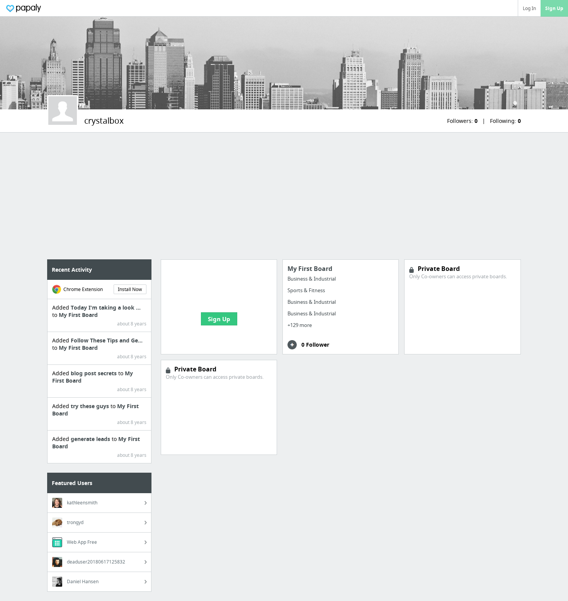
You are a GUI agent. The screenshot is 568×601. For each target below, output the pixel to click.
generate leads (91, 439)
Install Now (130, 289)
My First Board (78, 314)
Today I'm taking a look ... (106, 307)
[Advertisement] (284, 196)
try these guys (91, 406)
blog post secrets (94, 373)
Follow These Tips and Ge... (107, 340)
